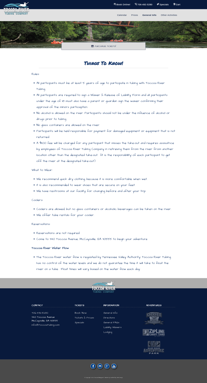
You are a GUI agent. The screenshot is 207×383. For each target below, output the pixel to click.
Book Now (81, 313)
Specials (79, 322)
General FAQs (111, 322)
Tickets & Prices (84, 317)
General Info (111, 313)
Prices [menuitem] (134, 15)
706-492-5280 (40, 313)
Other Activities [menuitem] (169, 15)
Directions (109, 317)
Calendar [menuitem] (122, 15)
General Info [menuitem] (149, 15)
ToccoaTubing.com (99, 377)
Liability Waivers (113, 327)
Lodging (108, 332)
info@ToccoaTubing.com (46, 325)
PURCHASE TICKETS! (105, 46)
